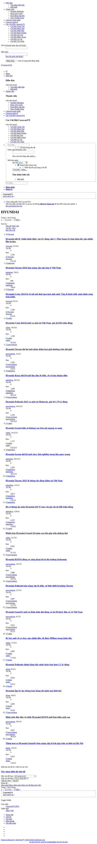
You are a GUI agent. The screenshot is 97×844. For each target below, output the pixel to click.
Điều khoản (10, 821)
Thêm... (24, 170)
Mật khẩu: (5, 52)
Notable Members (17, 11)
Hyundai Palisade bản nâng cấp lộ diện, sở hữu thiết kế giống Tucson (39, 585)
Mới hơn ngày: (13, 160)
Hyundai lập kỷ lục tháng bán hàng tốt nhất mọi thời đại (33, 691)
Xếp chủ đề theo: (7, 776)
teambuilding (52, 842)
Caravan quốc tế (12, 22)
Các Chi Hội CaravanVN (15, 24)
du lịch (37, 842)
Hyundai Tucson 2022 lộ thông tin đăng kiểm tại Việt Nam (34, 480)
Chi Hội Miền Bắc (17, 31)
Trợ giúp (9, 819)
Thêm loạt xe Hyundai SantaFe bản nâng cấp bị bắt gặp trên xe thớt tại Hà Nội (44, 743)
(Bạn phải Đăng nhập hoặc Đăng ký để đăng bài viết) (21, 785)
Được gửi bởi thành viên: (17, 150)
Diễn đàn (9, 3)
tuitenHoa (9, 380)
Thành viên (10, 9)
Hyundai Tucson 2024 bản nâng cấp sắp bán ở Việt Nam (33, 268)
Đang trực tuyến (16, 14)
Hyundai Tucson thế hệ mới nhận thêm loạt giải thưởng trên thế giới (39, 349)
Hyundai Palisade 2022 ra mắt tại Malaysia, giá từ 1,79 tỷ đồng (36, 401)
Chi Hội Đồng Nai (17, 29)
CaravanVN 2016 (12, 806)
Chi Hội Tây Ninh (17, 41)
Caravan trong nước (13, 20)
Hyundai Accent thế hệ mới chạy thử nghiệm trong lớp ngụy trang (38, 454)
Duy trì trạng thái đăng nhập (28, 61)
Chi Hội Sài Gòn (16, 35)
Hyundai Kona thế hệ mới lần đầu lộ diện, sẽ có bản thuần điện (36, 375)
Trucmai (9, 246)
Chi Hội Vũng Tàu (17, 26)
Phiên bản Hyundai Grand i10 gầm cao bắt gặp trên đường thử (37, 533)
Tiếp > (18, 220)
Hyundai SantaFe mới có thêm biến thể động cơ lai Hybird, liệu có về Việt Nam (44, 612)
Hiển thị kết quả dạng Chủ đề (35, 167)
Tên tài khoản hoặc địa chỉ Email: (13, 45)
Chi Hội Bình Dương (18, 33)
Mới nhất (13, 7)
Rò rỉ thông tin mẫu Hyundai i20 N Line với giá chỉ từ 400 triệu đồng (39, 507)
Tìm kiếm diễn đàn (17, 5)
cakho (8, 328)
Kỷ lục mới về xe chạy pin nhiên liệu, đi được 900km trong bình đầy (39, 638)
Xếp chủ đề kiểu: (7, 778)
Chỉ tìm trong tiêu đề (27, 148)
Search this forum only (28, 165)
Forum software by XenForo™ (23, 840)
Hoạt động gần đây (17, 16)
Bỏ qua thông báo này (14, 206)
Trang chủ (9, 815)
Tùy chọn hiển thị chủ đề (13, 771)
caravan (43, 842)
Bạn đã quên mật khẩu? (14, 57)
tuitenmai (9, 272)
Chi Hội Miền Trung (18, 37)
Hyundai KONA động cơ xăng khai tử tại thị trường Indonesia (36, 559)
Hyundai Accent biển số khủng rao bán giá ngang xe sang (34, 428)
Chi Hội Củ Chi (16, 39)
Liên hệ (8, 817)
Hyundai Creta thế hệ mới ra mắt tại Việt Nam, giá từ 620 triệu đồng (39, 323)
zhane (8, 669)
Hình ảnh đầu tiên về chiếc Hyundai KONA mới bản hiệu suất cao (38, 717)
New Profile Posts (17, 18)
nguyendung (10, 354)
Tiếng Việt (9, 811)
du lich (32, 842)
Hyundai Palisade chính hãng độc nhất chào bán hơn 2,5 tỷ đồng (37, 664)
